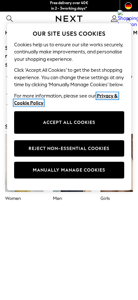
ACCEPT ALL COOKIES (69, 122)
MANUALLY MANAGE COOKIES (69, 170)
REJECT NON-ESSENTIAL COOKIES (69, 148)
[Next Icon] (69, 18)
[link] (10, 19)
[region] (69, 106)
